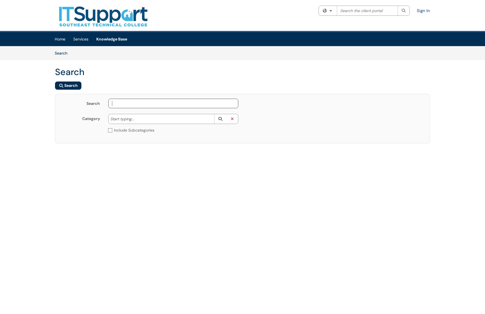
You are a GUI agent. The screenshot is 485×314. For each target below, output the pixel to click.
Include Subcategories (134, 130)
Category (91, 118)
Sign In (423, 10)
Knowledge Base (111, 39)
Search (63, 53)
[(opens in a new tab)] (103, 17)
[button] (220, 119)
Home (60, 39)
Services (80, 39)
